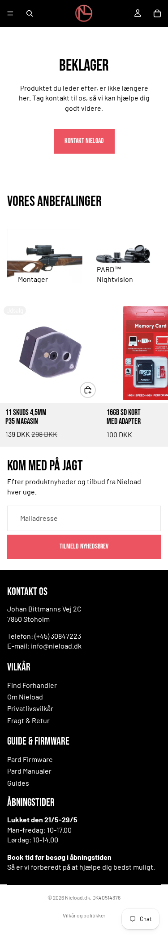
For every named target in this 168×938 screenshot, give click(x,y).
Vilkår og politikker (84, 915)
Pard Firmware (30, 759)
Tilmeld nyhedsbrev (84, 546)
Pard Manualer (29, 770)
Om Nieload (25, 696)
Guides (18, 783)
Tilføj (95, 389)
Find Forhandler (32, 685)
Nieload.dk (77, 897)
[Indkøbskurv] (157, 13)
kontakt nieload (84, 141)
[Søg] (29, 13)
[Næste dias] (151, 374)
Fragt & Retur (28, 720)
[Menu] (10, 13)
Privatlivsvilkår (30, 708)
